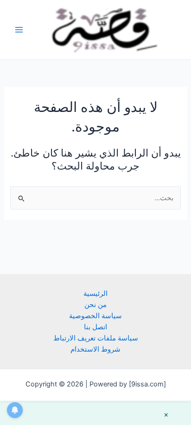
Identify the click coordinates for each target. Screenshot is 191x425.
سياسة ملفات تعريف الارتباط (95, 338)
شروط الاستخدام (95, 349)
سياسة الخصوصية (95, 316)
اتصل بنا (95, 327)
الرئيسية (95, 293)
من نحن (95, 305)
